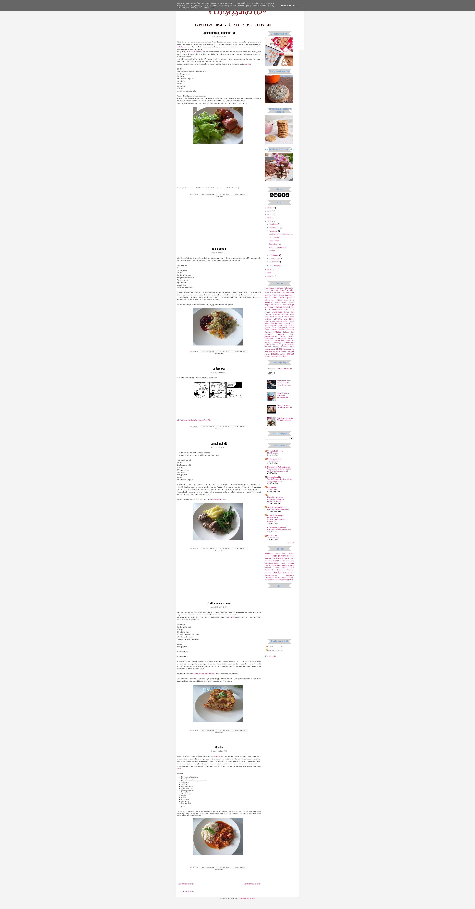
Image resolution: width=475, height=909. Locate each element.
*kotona (292, 300)
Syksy (283, 336)
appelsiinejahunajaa (275, 507)
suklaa (282, 354)
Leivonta (278, 319)
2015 (269, 208)
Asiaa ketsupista (273, 461)
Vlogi (237, 25)
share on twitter (240, 194)
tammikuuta (274, 265)
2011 (269, 221)
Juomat (267, 312)
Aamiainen (269, 302)
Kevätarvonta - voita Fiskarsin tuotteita (285, 419)
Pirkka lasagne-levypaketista (203, 674)
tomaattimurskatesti (272, 356)
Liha (285, 319)
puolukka (268, 351)
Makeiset (279, 321)
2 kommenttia (219, 551)
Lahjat (286, 317)
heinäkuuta (274, 255)
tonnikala (282, 356)
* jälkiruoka (273, 290)
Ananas (277, 302)
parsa (273, 349)
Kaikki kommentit (274, 650)
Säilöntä (291, 336)
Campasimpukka (274, 477)
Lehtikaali (268, 319)
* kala (281, 290)
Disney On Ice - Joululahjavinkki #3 (284, 407)
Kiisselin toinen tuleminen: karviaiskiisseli (283, 395)
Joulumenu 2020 (273, 538)
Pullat (274, 327)
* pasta (288, 297)
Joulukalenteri (264, 25)
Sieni (292, 332)
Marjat (285, 321)
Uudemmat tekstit (185, 883)
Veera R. (247, 25)
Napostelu (286, 323)
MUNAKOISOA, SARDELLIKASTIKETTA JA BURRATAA (277, 520)
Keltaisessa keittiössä (276, 528)
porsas (291, 349)
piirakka (286, 349)
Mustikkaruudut (272, 453)
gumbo (217, 756)
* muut (281, 297)
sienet (267, 354)
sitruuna (274, 354)
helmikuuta (274, 262)
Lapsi (292, 317)
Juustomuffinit (272, 489)
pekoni (279, 349)
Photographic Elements (247, 898)
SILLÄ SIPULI (272, 536)
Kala (292, 312)
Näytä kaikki (290, 543)
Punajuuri (291, 327)
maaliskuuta (274, 258)
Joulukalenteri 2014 (280, 310)
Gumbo (219, 747)
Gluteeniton (276, 305)
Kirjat (272, 317)
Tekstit (270, 646)
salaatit (291, 351)
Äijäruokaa (271, 487)
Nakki (280, 323)
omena (267, 349)
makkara (276, 347)
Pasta (280, 325)
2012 (269, 218)
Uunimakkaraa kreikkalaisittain (219, 32)
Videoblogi (276, 343)
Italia (292, 307)
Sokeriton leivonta (274, 334)
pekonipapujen (217, 499)
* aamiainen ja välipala (274, 288)
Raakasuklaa (290, 329)
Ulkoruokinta (281, 338)
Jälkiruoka (277, 312)
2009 (269, 273)
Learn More (286, 5)
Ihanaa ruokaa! (203, 25)
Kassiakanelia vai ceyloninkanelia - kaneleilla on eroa (284, 383)
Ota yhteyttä (222, 25)
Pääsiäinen (281, 329)
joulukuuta (274, 224)
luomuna (248, 64)
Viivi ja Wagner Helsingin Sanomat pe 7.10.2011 (194, 420)
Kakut (286, 312)
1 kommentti (219, 196)
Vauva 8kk (279, 340)
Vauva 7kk (269, 340)
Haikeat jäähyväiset (284, 368)
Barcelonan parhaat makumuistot (279, 530)
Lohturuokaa (219, 368)
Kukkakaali (279, 317)
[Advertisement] (219, 226)
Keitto (292, 315)
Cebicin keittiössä (275, 451)
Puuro (267, 329)
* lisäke (272, 297)
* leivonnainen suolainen (282, 295)
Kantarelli (268, 315)
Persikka (291, 325)
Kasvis (285, 314)
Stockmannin (229, 617)
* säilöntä (278, 300)
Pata (285, 325)
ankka (267, 345)
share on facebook (208, 194)
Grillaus (284, 305)
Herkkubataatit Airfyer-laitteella (278, 509)
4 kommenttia (219, 353)
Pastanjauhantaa (274, 459)
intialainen (279, 345)
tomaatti (290, 354)
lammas (268, 347)
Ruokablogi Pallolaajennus (278, 467)
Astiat (284, 302)
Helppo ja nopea (278, 556)
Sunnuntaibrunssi (271, 336)
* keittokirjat (275, 293)
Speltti (292, 334)
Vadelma (291, 338)
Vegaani (267, 343)
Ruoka (277, 331)
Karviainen (276, 315)
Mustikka (274, 323)
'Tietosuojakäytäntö (187, 891)
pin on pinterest (224, 194)
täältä (179, 769)
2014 (269, 211)
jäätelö (284, 345)
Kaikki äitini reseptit (275, 515)
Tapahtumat (269, 338)
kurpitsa (291, 345)
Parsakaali (272, 325)
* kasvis (289, 290)
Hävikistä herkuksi (282, 307)
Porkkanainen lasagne (219, 603)
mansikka (284, 347)
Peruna (267, 327)
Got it (296, 5)
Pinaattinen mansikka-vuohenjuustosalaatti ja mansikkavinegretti (275, 499)
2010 (269, 269)
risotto (283, 351)
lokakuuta (274, 231)
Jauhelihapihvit (219, 443)
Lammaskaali (219, 248)
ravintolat (276, 351)
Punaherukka (282, 327)
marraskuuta (275, 228)
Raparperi (268, 332)
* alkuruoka (288, 288)
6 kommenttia (219, 732)
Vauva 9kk (290, 340)
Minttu (292, 321)
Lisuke (291, 319)
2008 (269, 276)
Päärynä (273, 329)
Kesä (267, 317)
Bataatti (291, 302)
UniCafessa (181, 47)
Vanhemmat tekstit (252, 883)
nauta (292, 347)
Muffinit (267, 323)
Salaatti (286, 332)
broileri (272, 345)
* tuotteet (286, 300)
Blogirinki (268, 305)
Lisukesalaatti (270, 321)
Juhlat (292, 310)
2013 (269, 214)
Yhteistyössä (288, 342)
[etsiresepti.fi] (270, 656)
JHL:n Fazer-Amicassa (194, 52)
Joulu (267, 309)
